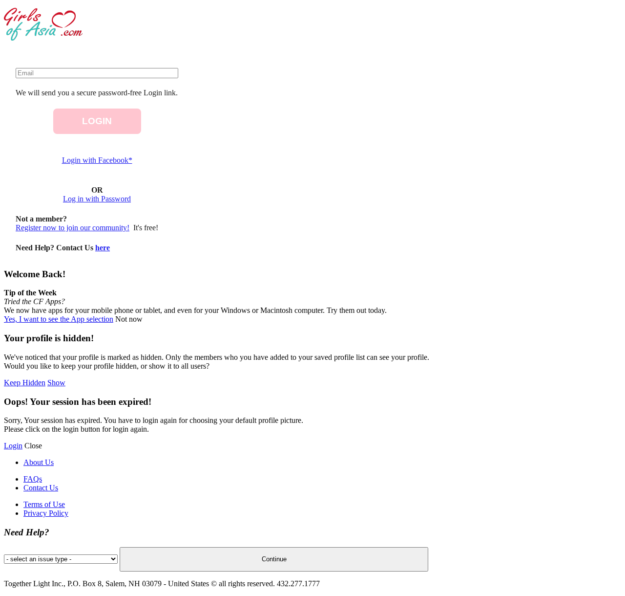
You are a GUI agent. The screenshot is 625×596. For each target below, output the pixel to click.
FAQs (32, 479)
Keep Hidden (24, 382)
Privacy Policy (45, 513)
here (102, 247)
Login (13, 445)
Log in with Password (97, 199)
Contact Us (40, 488)
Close (33, 445)
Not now (129, 319)
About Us (38, 462)
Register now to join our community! (72, 227)
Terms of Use (44, 504)
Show (56, 382)
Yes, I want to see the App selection (58, 319)
